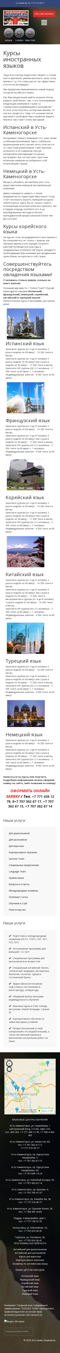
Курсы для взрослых (30, 1256)
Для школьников (18, 839)
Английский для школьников (30, 1252)
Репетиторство (17, 909)
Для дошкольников (19, 833)
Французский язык (30, 1279)
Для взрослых (16, 845)
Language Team (17, 871)
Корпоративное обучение (23, 852)
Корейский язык (30, 1283)
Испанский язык (30, 1275)
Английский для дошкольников (30, 1249)
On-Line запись (44, 13)
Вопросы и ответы (19, 884)
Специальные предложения (24, 865)
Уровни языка (16, 877)
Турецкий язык (30, 1290)
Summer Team (16, 858)
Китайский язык (30, 1286)
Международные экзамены (23, 890)
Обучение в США (18, 903)
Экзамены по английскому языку (30, 1263)
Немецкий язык (30, 1293)
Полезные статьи (18, 896)
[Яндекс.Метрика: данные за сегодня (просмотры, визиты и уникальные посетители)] (14, 1321)
